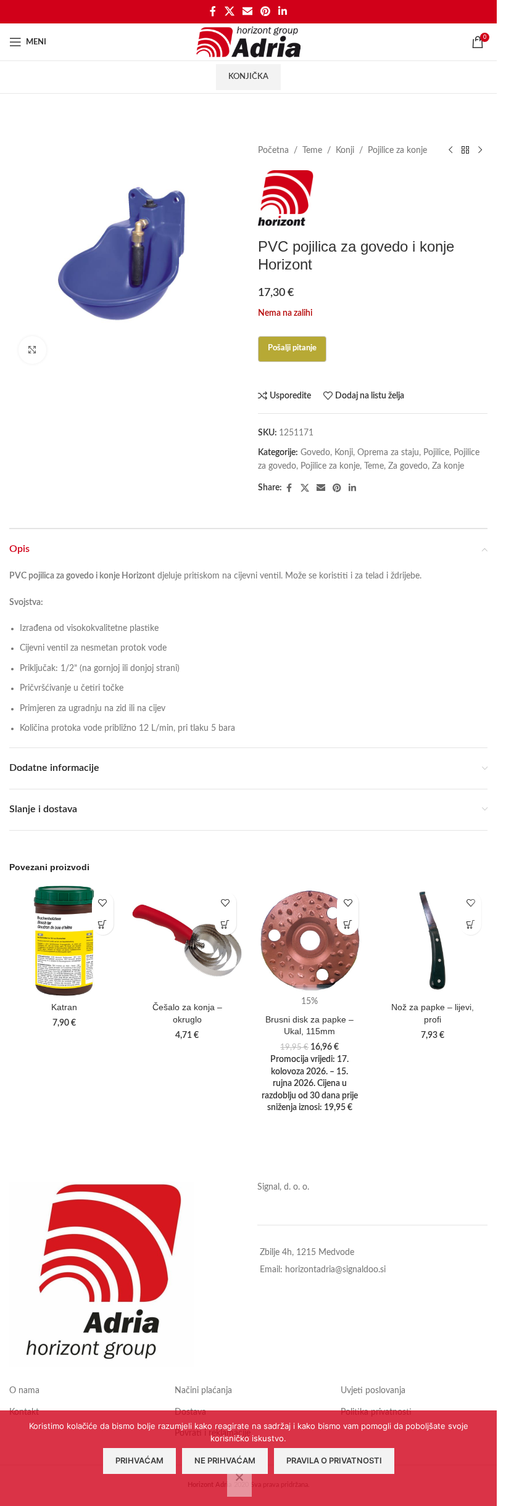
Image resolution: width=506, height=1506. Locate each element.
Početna (273, 150)
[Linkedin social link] (283, 11)
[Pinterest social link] (266, 11)
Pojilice (436, 452)
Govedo (315, 452)
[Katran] (64, 941)
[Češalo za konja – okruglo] (187, 941)
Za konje (448, 466)
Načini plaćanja (203, 1390)
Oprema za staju (388, 452)
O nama (24, 1390)
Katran (64, 1007)
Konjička (248, 77)
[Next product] (480, 150)
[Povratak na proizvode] (465, 150)
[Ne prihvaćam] (239, 1484)
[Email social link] (247, 11)
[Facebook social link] (212, 11)
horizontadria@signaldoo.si (335, 1269)
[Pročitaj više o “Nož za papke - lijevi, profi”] (470, 924)
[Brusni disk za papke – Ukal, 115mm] (310, 941)
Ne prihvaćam (224, 1460)
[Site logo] (248, 42)
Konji (345, 150)
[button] (103, 924)
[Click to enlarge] (32, 350)
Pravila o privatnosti (334, 1460)
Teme (312, 150)
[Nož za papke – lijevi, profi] (432, 941)
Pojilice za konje (397, 150)
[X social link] (229, 11)
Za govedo (408, 466)
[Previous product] (450, 150)
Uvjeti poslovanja (373, 1390)
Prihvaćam (139, 1460)
